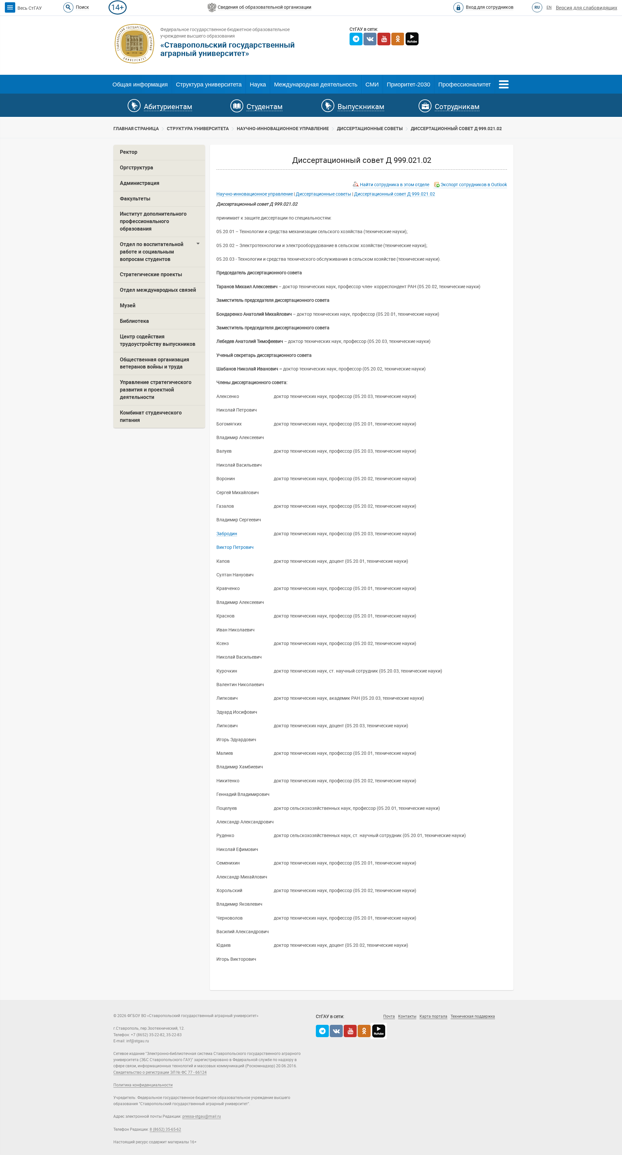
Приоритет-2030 (408, 84)
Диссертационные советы (370, 128)
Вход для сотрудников (489, 7)
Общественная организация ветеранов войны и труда (154, 363)
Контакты (407, 1016)
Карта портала (433, 1016)
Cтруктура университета (198, 128)
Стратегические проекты (151, 274)
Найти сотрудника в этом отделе (394, 184)
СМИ (372, 84)
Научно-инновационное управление (283, 128)
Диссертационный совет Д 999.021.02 (456, 128)
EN (549, 7)
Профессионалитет (464, 84)
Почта (389, 1016)
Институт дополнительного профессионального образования (153, 221)
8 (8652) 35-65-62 (165, 1129)
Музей (127, 305)
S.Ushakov (416, 1025)
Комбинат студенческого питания (151, 416)
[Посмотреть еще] (504, 83)
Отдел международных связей (158, 290)
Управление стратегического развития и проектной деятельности (155, 389)
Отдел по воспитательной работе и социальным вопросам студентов (151, 251)
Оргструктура (136, 167)
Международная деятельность (315, 84)
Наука (258, 84)
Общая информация (140, 84)
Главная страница (136, 128)
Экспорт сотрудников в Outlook (474, 184)
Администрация (139, 183)
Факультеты (135, 199)
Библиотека (134, 321)
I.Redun (457, 1025)
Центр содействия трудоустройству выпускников (157, 340)
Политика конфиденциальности (143, 1085)
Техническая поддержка (473, 1016)
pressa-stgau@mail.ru (201, 1116)
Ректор (128, 152)
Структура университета (209, 84)
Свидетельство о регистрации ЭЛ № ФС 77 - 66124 (160, 1072)
